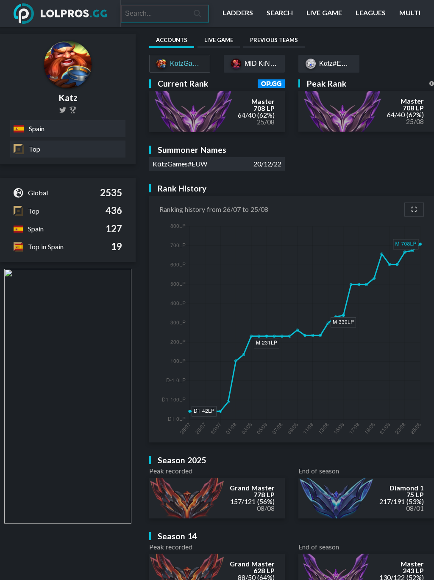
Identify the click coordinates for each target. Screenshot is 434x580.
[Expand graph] (414, 210)
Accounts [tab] (171, 40)
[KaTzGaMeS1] (63, 110)
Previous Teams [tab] (274, 40)
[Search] (198, 13)
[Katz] (73, 110)
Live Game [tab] (218, 40)
